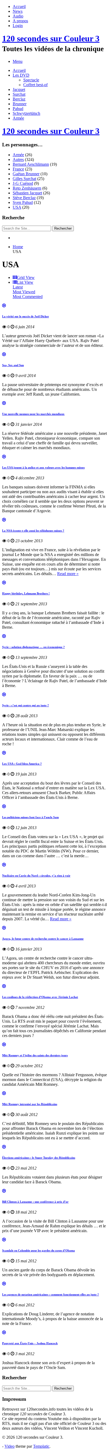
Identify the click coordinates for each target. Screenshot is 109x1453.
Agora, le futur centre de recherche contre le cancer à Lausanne (43, 938)
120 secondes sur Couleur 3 (50, 38)
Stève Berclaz (24, 197)
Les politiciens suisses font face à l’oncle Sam (30, 817)
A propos (20, 21)
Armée (18, 118)
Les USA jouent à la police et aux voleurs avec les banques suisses (43, 467)
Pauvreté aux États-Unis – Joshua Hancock (30, 1343)
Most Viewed (24, 292)
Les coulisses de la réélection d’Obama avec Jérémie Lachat (40, 997)
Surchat (19, 94)
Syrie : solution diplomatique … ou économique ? (33, 647)
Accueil (19, 6)
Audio (18, 16)
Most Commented (28, 296)
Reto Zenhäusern (27, 188)
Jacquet (19, 89)
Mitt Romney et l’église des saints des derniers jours (35, 1055)
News (17, 11)
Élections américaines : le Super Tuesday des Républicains (38, 1157)
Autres (18, 159)
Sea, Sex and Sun (13, 365)
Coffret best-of (35, 84)
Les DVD (21, 75)
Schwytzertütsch (26, 113)
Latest (18, 287)
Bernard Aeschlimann (31, 164)
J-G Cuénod (23, 183)
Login (18, 25)
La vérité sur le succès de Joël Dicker (25, 316)
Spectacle (31, 80)
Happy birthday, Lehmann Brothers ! (26, 593)
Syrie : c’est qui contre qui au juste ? (25, 705)
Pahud (18, 108)
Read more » (68, 573)
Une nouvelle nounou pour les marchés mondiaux (33, 413)
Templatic (41, 1446)
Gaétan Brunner (26, 174)
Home (18, 246)
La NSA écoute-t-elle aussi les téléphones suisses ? (33, 530)
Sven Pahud (23, 202)
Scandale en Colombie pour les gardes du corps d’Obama (38, 1250)
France (18, 169)
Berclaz (19, 99)
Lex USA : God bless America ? (22, 763)
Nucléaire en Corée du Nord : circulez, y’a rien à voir (36, 875)
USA (17, 207)
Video (9, 1446)
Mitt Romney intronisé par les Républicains (29, 1104)
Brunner (19, 104)
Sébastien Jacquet (27, 193)
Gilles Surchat (24, 178)
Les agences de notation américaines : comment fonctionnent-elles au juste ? (50, 1294)
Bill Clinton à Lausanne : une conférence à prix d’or (35, 1201)
